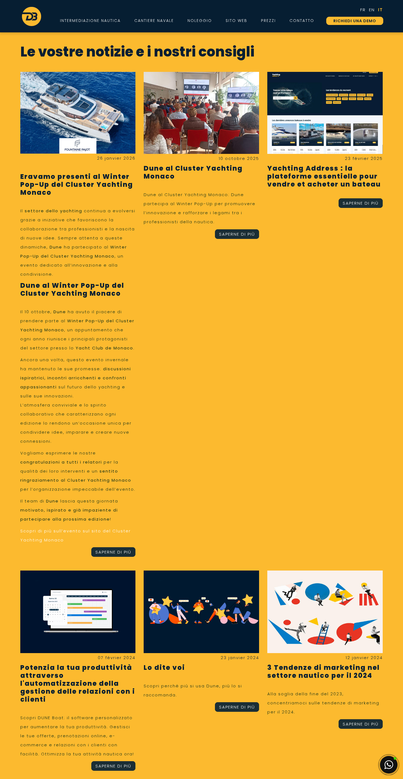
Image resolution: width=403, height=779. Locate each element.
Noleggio (200, 20)
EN (372, 10)
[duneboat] (31, 16)
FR (363, 10)
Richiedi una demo (354, 21)
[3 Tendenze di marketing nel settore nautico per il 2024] (325, 612)
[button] (389, 765)
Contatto (302, 20)
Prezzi (268, 20)
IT (380, 10)
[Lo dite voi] (201, 612)
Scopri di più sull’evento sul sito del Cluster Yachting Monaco (75, 535)
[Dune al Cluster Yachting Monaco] (201, 113)
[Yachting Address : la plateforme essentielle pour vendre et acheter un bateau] (325, 113)
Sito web (236, 20)
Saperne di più (113, 552)
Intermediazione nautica (90, 20)
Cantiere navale (154, 20)
